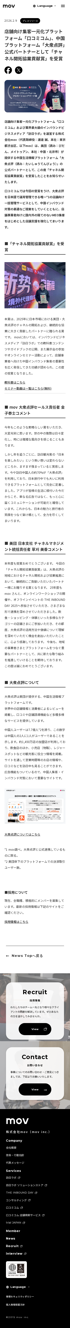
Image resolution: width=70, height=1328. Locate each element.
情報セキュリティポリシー (20, 1296)
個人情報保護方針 (15, 1304)
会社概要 (11, 1147)
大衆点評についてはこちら (22, 834)
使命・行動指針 (15, 1155)
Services (13, 1170)
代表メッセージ (15, 1162)
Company (14, 1140)
